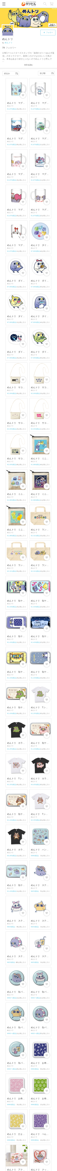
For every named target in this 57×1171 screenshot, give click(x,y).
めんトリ (8, 43)
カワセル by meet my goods (28, 4)
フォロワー (9, 48)
